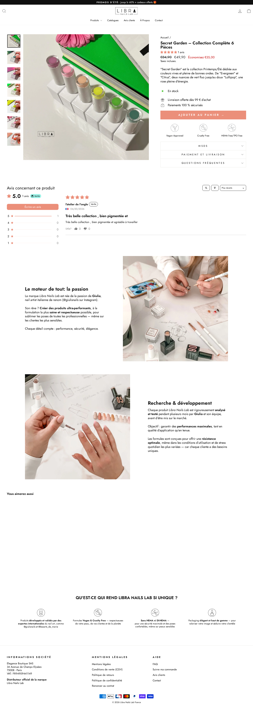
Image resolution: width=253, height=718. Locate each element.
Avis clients (129, 20)
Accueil (164, 37)
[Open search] (206, 188)
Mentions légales (101, 664)
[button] (169, 52)
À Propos (145, 20)
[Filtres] (214, 188)
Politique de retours (103, 675)
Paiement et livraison (203, 154)
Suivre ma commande (165, 669)
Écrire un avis (33, 207)
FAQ (155, 664)
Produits (94, 20)
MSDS (203, 146)
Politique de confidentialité (107, 680)
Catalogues (113, 20)
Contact (159, 20)
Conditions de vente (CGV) (107, 669)
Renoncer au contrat (103, 686)
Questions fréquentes (203, 163)
